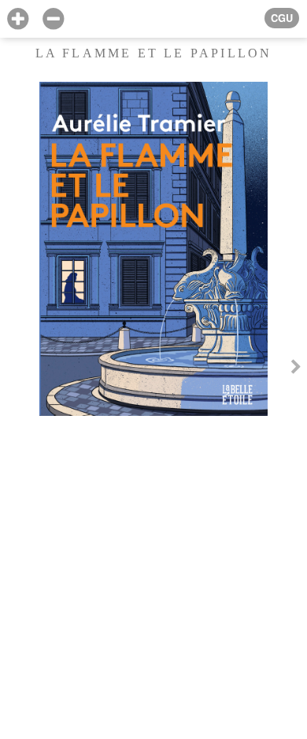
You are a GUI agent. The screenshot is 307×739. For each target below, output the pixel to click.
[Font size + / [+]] (17, 19)
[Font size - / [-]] (53, 19)
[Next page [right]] (296, 369)
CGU (282, 18)
